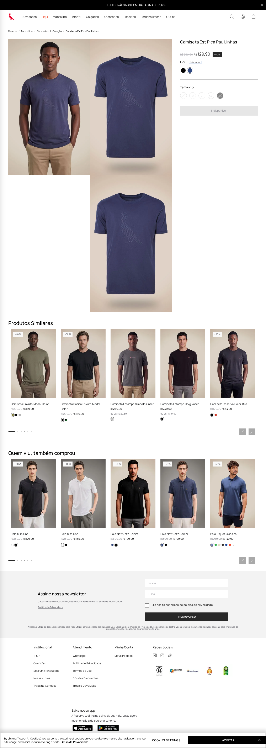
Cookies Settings (166, 740)
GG (211, 95)
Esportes (130, 17)
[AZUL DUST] (66, 420)
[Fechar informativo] (262, 5)
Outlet (170, 17)
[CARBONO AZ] (212, 545)
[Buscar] (232, 16)
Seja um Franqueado (46, 671)
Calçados (92, 17)
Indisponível (219, 110)
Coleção (57, 31)
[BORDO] (215, 415)
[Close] (259, 739)
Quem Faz (39, 663)
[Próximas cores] (234, 545)
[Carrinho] (253, 16)
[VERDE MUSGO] (12, 415)
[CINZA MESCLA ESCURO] (19, 415)
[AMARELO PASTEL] (226, 545)
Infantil (76, 17)
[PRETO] (183, 70)
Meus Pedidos (124, 656)
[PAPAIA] (230, 545)
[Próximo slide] (252, 431)
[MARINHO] (189, 70)
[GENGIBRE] (219, 545)
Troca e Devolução (84, 686)
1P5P (36, 656)
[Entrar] (243, 16)
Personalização (151, 17)
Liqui (45, 17)
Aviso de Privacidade (75, 742)
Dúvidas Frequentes (86, 678)
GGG (220, 95)
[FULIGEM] (223, 545)
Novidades (29, 17)
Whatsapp (79, 656)
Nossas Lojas (41, 678)
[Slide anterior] (242, 431)
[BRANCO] (12, 545)
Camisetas (42, 31)
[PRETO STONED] (112, 419)
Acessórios (111, 17)
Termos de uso (82, 671)
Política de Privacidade (50, 607)
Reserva (12, 31)
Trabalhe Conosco (45, 686)
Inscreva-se (186, 616)
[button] (49, 107)
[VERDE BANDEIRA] (215, 545)
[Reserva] (11, 16)
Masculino (59, 17)
